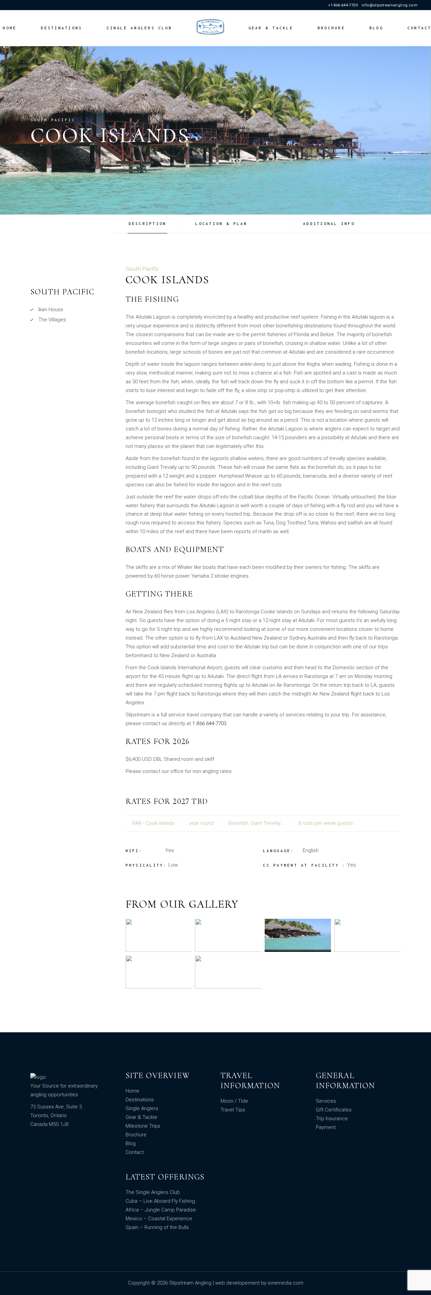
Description (148, 223)
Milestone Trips (143, 1126)
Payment (326, 1127)
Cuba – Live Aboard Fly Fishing (160, 1201)
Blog (131, 1143)
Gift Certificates (334, 1110)
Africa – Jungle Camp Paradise (161, 1210)
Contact (135, 1152)
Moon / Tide (234, 1101)
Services (326, 1101)
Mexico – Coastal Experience (159, 1219)
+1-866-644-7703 (343, 5)
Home (132, 1091)
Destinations (140, 1100)
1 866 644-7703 (209, 723)
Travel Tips (233, 1110)
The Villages (52, 320)
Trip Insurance (332, 1118)
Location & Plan (221, 223)
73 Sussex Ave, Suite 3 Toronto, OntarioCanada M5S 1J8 (56, 1115)
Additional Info (329, 223)
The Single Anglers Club (153, 1192)
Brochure (136, 1135)
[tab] (153, 223)
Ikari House (50, 309)
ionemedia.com (285, 1283)
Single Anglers (142, 1108)
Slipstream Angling (191, 1283)
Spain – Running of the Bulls (157, 1227)
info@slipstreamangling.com (390, 5)
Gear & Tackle (141, 1117)
